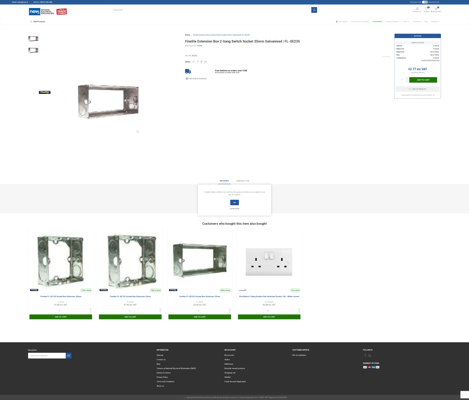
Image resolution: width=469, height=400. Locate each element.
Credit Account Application (360, 21)
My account (417, 11)
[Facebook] (365, 355)
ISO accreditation (299, 355)
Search (314, 10)
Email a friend (205, 61)
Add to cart (423, 80)
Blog (426, 21)
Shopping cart (230, 373)
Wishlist (227, 377)
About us (406, 21)
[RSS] (379, 355)
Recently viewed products (234, 368)
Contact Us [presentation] (242, 181)
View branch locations (197, 78)
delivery (422, 72)
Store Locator (342, 21)
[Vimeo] (370, 355)
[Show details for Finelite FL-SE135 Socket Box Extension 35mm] (60, 261)
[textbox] (211, 10)
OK (234, 202)
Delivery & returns (164, 373)
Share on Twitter (193, 61)
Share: (188, 62)
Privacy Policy (162, 377)
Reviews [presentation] (224, 181)
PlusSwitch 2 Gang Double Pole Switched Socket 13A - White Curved (269, 296)
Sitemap (160, 355)
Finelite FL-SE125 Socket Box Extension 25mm (130, 296)
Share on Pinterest (201, 61)
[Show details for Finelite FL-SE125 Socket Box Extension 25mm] (130, 261)
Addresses (228, 364)
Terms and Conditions (165, 381)
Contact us (435, 21)
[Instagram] (375, 355)
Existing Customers (392, 21)
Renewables (377, 21)
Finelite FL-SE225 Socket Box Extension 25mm (199, 296)
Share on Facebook (197, 61)
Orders (227, 359)
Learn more (234, 208)
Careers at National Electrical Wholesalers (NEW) (176, 368)
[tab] (224, 181)
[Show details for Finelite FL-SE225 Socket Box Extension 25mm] (199, 261)
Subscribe (68, 355)
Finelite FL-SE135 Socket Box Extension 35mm (60, 296)
